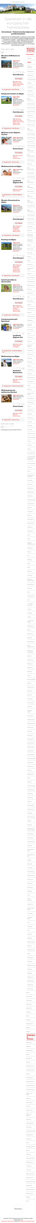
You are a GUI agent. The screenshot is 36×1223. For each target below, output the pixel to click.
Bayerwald (30, 249)
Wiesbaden (30, 957)
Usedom (29, 934)
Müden (29, 683)
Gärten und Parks (29, 1094)
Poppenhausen (31, 785)
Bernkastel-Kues (30, 269)
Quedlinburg (30, 789)
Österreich (29, 1008)
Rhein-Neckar (31, 817)
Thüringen (30, 913)
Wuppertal (30, 984)
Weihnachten (29, 1177)
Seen (27, 1142)
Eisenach (29, 373)
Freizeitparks (16, 346)
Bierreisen (15, 414)
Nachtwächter (30, 1123)
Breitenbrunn (31, 308)
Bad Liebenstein (30, 150)
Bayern (29, 245)
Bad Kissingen (31, 145)
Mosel (29, 675)
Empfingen (30, 381)
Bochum (29, 289)
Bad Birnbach (31, 104)
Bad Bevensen (30, 99)
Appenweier (30, 71)
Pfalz (28, 778)
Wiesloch (29, 961)
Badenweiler (30, 219)
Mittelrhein (30, 667)
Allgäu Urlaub (16, 60)
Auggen (29, 83)
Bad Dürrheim (31, 111)
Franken (29, 421)
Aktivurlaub (18, 81)
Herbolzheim (30, 503)
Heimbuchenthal (31, 500)
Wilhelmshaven (31, 965)
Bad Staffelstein (30, 186)
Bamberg (29, 226)
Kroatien (28, 1012)
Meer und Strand (28, 1114)
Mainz (29, 630)
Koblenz (29, 571)
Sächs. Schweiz (29, 899)
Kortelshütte (30, 584)
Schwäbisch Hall (30, 850)
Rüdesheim (30, 834)
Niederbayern (31, 719)
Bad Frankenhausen (31, 120)
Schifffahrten (16, 228)
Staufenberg (30, 871)
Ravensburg (30, 805)
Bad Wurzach (31, 215)
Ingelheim (30, 527)
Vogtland (29, 938)
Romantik (15, 380)
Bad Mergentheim (31, 155)
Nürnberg (30, 735)
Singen (29, 860)
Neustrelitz (30, 715)
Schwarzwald (31, 841)
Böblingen (30, 320)
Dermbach (30, 337)
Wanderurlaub (20, 84)
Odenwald (30, 762)
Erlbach (29, 389)
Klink (28, 567)
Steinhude (30, 879)
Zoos (27, 1201)
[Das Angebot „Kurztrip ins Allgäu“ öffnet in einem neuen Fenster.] (6, 249)
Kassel (29, 551)
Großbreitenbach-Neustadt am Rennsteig (31, 458)
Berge (20, 82)
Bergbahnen (16, 82)
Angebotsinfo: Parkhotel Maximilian (13, 386)
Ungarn (28, 1031)
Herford (29, 507)
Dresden (29, 358)
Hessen (29, 515)
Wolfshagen (30, 981)
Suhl (28, 895)
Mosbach (29, 671)
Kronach (29, 588)
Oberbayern (30, 739)
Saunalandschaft (30, 1131)
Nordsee (29, 731)
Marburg (29, 637)
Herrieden (30, 511)
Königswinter (30, 596)
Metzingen (30, 663)
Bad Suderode (30, 196)
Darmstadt (30, 329)
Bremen (29, 312)
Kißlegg (29, 559)
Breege (29, 304)
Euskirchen (30, 410)
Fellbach (29, 414)
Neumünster (30, 702)
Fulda (28, 441)
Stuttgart (29, 891)
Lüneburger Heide (30, 621)
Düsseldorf (30, 369)
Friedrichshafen (31, 437)
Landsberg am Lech (30, 604)
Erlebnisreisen (30, 1066)
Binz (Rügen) (31, 277)
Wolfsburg (30, 977)
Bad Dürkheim (31, 107)
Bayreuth (29, 252)
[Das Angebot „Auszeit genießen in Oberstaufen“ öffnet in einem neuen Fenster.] (6, 291)
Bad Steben (30, 191)
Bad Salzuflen (31, 177)
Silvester (28, 1154)
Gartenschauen (30, 1085)
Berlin (28, 260)
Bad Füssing (30, 124)
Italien (27, 992)
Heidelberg (30, 488)
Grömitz (29, 467)
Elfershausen (31, 377)
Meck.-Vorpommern (31, 646)
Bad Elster (30, 115)
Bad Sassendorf (30, 181)
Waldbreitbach (31, 942)
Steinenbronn (31, 875)
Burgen (28, 1062)
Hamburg (30, 480)
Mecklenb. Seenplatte (30, 651)
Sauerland (30, 837)
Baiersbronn (30, 222)
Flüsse (28, 1073)
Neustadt (29, 706)
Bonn (28, 297)
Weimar (29, 946)
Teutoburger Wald (30, 908)
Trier (28, 922)
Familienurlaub (16, 345)
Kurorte (28, 1106)
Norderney (30, 727)
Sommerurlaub (20, 121)
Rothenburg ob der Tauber (31, 829)
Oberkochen (30, 747)
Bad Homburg (31, 137)
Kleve (28, 563)
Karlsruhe (30, 548)
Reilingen (30, 813)
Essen (29, 406)
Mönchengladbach (31, 679)
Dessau (29, 341)
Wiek (28, 953)
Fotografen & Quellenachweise (27, 1221)
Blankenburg (30, 285)
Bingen (29, 273)
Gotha (29, 449)
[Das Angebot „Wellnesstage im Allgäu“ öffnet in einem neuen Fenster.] (6, 366)
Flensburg (30, 418)
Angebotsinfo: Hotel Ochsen (11, 162)
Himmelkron (30, 519)
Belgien (28, 1027)
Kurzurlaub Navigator (18, 2)
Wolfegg (29, 973)
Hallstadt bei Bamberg (30, 475)
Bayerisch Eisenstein (30, 235)
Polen (27, 1016)
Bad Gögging (31, 134)
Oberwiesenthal (31, 758)
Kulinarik (28, 1098)
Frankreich (29, 1000)
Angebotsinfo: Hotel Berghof (11, 235)
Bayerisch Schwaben (30, 240)
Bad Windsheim (30, 210)
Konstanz (30, 575)
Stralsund (30, 883)
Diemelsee (30, 350)
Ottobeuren (30, 774)
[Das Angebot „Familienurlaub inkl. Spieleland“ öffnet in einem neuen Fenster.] (6, 331)
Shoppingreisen (30, 1146)
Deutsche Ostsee (30, 345)
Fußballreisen (30, 1081)
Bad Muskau (30, 160)
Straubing (30, 887)
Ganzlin (29, 445)
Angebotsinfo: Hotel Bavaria (11, 89)
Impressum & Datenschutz (7, 1221)
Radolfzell (30, 797)
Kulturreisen (29, 1102)
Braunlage (30, 301)
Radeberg (30, 793)
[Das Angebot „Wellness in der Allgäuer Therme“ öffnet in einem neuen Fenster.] (6, 144)
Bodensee (30, 293)
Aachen (29, 58)
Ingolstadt (30, 531)
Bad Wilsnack (31, 205)
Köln (28, 592)
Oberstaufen (30, 754)
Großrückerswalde (31, 463)
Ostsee (29, 770)
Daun (28, 333)
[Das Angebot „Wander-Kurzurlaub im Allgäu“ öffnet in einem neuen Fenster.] (6, 212)
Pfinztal (29, 782)
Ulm (28, 930)
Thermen (15, 156)
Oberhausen (30, 743)
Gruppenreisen (30, 1089)
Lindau (29, 617)
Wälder (14, 84)
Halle (28, 471)
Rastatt (29, 801)
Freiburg (29, 429)
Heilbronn (30, 496)
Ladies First (29, 1110)
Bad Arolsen (30, 94)
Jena (28, 535)
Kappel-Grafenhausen (31, 543)
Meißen (29, 656)
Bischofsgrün (31, 281)
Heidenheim (30, 492)
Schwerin (29, 845)
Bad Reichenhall (30, 168)
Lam (28, 600)
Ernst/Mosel (30, 398)
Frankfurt (29, 425)
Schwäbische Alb (31, 855)
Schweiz (28, 1019)
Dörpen (29, 366)
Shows (28, 1150)
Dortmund (30, 354)
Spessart (29, 864)
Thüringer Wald (30, 918)
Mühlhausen (30, 687)
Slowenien (29, 1004)
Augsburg (30, 87)
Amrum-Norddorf (29, 66)
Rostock (29, 824)
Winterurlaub (29, 1193)
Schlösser (29, 1138)
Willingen (29, 969)
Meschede (30, 660)
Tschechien (29, 996)
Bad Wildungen (30, 201)
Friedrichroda (31, 433)
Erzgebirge (30, 402)
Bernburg (30, 264)
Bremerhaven (31, 316)
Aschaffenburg (31, 79)
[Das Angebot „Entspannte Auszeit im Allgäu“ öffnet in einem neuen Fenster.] (6, 103)
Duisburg (29, 362)
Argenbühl (30, 75)
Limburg (29, 613)
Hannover (30, 484)
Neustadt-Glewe (30, 711)
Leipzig (29, 609)
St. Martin (30, 867)
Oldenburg (30, 766)
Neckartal (30, 698)
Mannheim (30, 633)
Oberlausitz (30, 750)
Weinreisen (29, 1185)
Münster (29, 695)
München (30, 691)
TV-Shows (29, 1166)
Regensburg (30, 809)
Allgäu (29, 62)
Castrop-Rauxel (29, 324)
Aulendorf (30, 90)
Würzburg (30, 988)
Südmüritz (30, 904)
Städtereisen (29, 1162)
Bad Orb (29, 164)
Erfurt (28, 385)
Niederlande (29, 1023)
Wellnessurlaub (16, 85)
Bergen (29, 256)
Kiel (28, 555)
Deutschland (16, 67)
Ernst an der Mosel (30, 393)
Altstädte (28, 1046)
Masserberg (30, 641)
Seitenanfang (18, 1209)
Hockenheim (30, 523)
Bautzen (29, 230)
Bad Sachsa (30, 173)
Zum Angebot (18, 78)
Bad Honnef (30, 141)
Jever (28, 538)
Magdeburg (30, 626)
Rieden (29, 821)
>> (12, 51)
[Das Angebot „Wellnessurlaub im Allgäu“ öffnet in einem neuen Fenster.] (6, 176)
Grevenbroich (31, 453)
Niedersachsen (31, 723)
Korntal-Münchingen (30, 579)
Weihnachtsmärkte (30, 1181)
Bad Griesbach (30, 129)
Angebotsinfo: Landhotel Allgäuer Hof (12, 195)
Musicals (28, 1119)
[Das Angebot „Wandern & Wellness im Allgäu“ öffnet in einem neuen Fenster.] (6, 67)
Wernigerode (31, 949)
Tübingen (30, 926)
